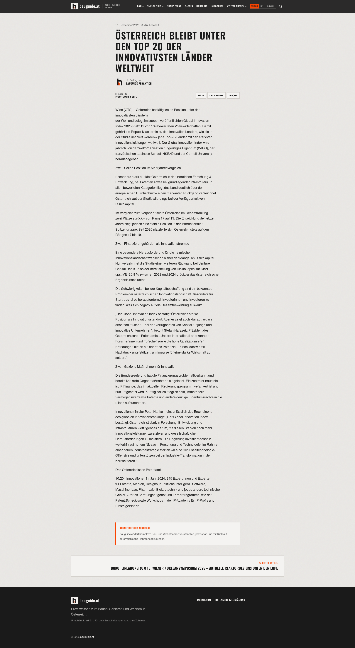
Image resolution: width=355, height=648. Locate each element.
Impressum (204, 600)
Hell (263, 6)
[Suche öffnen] (280, 6)
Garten (189, 6)
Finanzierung (174, 6)
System (254, 6)
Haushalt (201, 6)
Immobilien (217, 6)
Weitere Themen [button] (235, 6)
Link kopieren (216, 95)
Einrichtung (154, 6)
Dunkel (270, 6)
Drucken (233, 95)
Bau (139, 6)
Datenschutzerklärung (230, 600)
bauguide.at (87, 637)
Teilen (201, 95)
